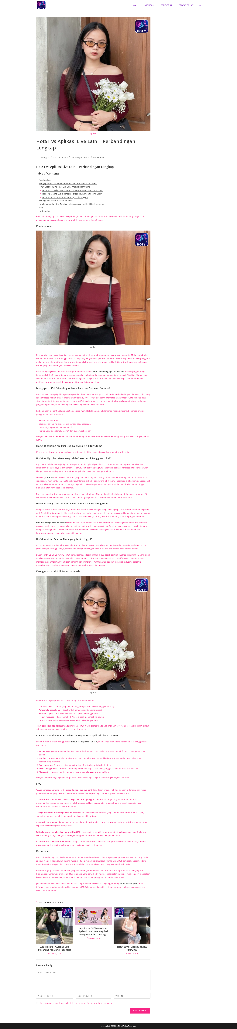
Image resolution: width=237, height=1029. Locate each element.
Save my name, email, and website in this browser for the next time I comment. (76, 1003)
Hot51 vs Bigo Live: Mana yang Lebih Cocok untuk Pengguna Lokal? (72, 190)
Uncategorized (79, 157)
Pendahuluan (45, 180)
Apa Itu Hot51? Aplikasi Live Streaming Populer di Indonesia (54, 948)
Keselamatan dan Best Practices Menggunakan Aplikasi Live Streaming (71, 204)
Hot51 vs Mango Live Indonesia (51, 522)
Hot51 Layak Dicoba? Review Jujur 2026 (132, 948)
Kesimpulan (44, 211)
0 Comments (99, 157)
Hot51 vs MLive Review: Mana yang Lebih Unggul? (65, 197)
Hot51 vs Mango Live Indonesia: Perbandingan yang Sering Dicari (72, 193)
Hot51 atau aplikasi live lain (84, 741)
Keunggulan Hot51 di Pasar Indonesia (56, 200)
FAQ (41, 207)
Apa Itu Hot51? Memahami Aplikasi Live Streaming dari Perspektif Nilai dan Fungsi (93, 931)
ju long (43, 157)
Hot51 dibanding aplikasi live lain (108, 371)
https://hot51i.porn (128, 883)
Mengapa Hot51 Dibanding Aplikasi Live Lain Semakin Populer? (68, 183)
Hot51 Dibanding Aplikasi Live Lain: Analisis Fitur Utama (64, 186)
